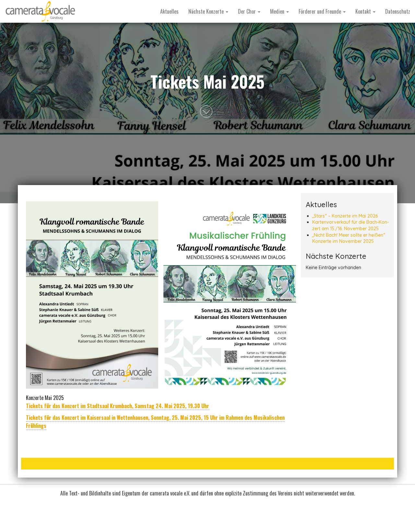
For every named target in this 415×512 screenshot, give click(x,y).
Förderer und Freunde (320, 11)
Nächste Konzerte (206, 11)
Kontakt (363, 11)
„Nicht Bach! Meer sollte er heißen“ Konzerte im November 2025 (348, 238)
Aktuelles (169, 11)
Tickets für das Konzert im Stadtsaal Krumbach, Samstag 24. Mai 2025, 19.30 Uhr (117, 406)
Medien (278, 11)
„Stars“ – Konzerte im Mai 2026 (345, 216)
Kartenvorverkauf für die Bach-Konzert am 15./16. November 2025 (350, 225)
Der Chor (247, 11)
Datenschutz (397, 11)
